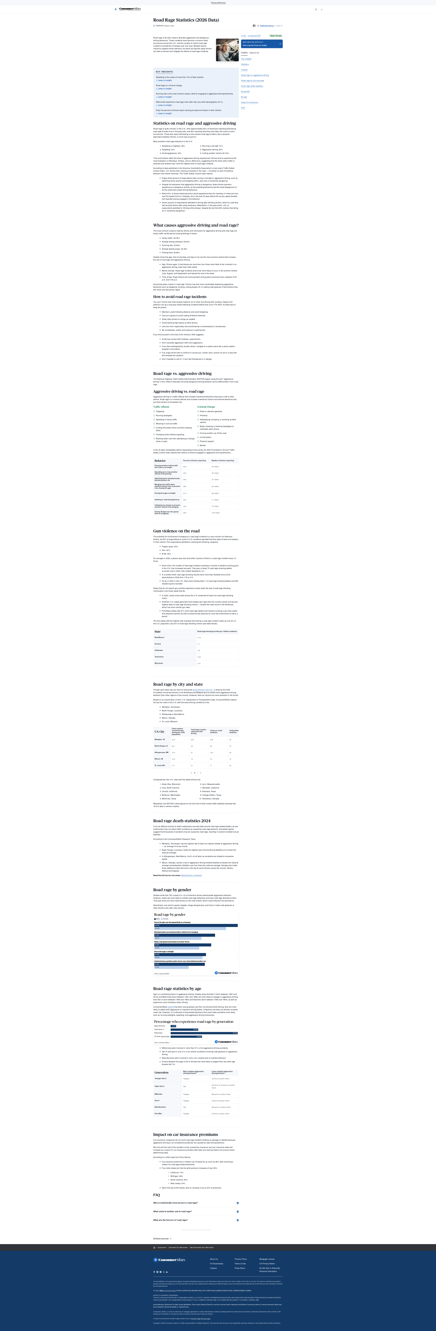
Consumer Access (168, 1290)
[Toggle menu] (321, 9)
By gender (245, 91)
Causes (244, 69)
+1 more (277, 26)
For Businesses (216, 1263)
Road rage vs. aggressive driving (255, 75)
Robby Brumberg (267, 26)
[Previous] (191, 772)
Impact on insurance (249, 102)
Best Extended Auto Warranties (202, 1247)
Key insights (246, 58)
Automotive (162, 1247)
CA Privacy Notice (267, 1263)
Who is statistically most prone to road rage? (175, 1203)
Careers (213, 1268)
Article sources (161, 1239)
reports (171, 1007)
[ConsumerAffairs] (127, 9)
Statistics (245, 64)
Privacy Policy (241, 1259)
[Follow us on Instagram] (157, 1272)
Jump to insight (165, 80)
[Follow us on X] (164, 1272)
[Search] (316, 9)
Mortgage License (267, 1259)
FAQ (243, 107)
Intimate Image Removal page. (201, 1318)
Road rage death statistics (252, 86)
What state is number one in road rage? (172, 1211)
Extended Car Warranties (178, 1247)
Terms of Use (240, 1263)
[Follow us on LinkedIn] (167, 1272)
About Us (214, 1259)
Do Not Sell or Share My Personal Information (269, 1270)
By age (244, 97)
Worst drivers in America (191, 875)
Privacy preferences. (218, 2)
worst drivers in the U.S (203, 689)
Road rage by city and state (252, 80)
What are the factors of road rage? (170, 1220)
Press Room (240, 1268)
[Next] (200, 772)
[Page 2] (197, 772)
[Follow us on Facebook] (154, 1272)
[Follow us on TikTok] (160, 1272)
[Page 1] (194, 772)
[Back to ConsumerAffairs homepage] (154, 1247)
